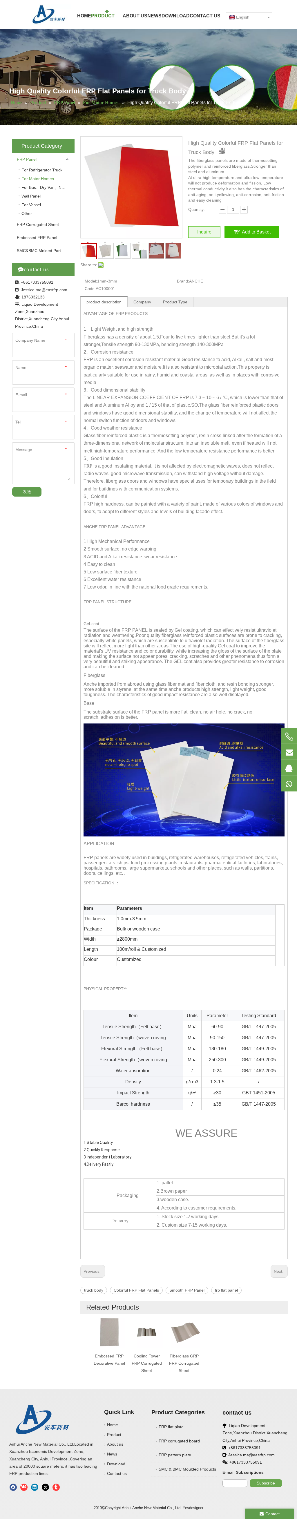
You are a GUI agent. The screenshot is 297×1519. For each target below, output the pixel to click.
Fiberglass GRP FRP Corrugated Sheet (184, 1363)
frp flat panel (226, 1290)
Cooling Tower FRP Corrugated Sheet (147, 1363)
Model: (91, 281)
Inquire (204, 231)
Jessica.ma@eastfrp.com (44, 289)
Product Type (175, 302)
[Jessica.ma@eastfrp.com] (289, 751)
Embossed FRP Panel (37, 237)
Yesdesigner (193, 1508)
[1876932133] (289, 767)
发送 (27, 491)
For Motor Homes (38, 178)
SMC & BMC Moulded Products (187, 1469)
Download (116, 1464)
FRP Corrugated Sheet (38, 224)
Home (112, 1424)
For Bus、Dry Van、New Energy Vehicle (48, 187)
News (112, 1454)
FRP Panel (27, 159)
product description (104, 302)
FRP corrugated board (179, 1441)
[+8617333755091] (289, 736)
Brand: (183, 281)
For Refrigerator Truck (41, 170)
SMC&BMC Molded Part (39, 250)
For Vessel (31, 204)
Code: (90, 288)
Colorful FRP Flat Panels (136, 1290)
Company (142, 302)
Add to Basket (256, 231)
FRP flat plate (171, 1426)
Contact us (117, 1473)
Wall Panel (31, 196)
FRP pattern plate (175, 1455)
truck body (93, 1290)
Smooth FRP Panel (186, 1290)
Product (114, 1434)
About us (115, 1444)
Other (26, 213)
